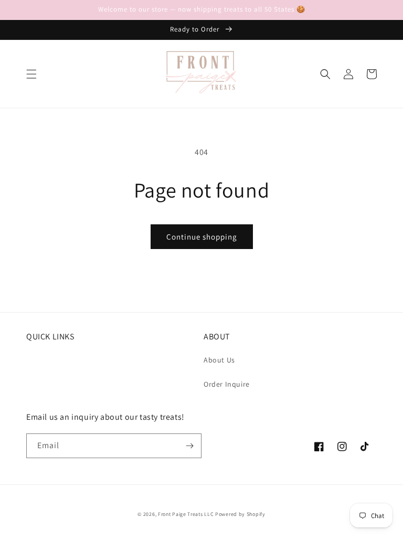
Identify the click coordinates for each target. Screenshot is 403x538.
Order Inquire (227, 384)
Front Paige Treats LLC (186, 514)
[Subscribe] (189, 445)
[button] (31, 74)
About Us (219, 360)
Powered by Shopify (240, 514)
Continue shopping (201, 237)
